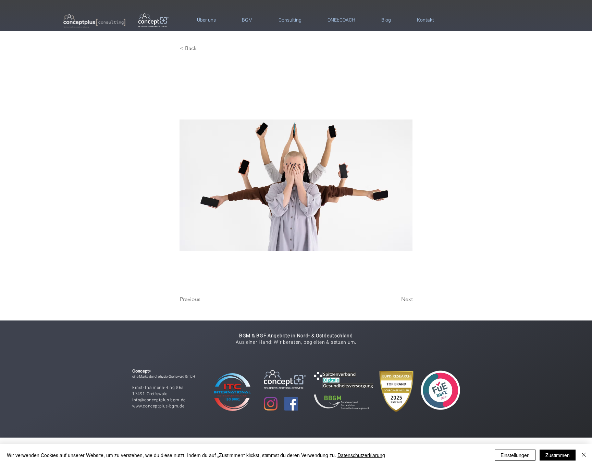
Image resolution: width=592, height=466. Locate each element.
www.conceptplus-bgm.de (158, 406)
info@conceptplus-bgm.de (159, 400)
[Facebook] (291, 404)
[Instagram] (271, 404)
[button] (202, 48)
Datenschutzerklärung (361, 455)
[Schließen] (584, 455)
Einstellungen (515, 455)
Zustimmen (557, 455)
